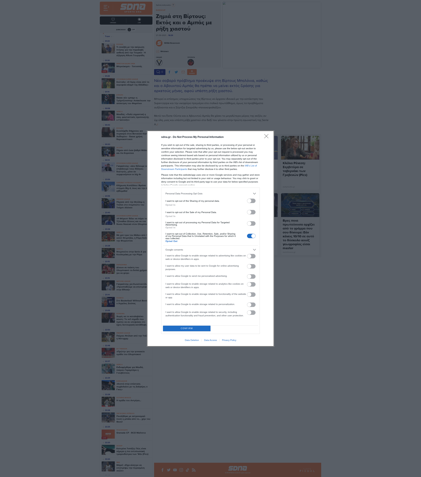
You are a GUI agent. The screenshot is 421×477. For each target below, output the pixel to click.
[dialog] (210, 238)
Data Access (210, 340)
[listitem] (210, 193)
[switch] (251, 201)
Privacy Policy (229, 340)
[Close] (267, 137)
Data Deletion (192, 340)
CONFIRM (187, 328)
